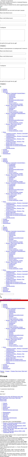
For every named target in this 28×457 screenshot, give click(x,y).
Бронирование (6, 153)
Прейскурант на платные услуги (14, 144)
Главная (5, 89)
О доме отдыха (13, 106)
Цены (4, 132)
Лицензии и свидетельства (10, 417)
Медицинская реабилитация (16, 100)
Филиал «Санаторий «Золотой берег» (15, 93)
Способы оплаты (10, 148)
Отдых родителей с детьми (16, 104)
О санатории (12, 94)
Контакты (5, 152)
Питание (11, 101)
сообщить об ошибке (5, 300)
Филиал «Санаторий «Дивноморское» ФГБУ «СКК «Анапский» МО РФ (14, 426)
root (3, 398)
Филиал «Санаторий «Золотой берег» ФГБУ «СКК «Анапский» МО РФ (14, 423)
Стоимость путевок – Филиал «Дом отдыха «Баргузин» (15, 142)
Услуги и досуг (13, 102)
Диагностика (12, 97)
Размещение (12, 96)
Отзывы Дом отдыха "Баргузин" (12, 398)
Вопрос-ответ (6, 407)
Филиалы (5, 92)
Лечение (11, 98)
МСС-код (5, 415)
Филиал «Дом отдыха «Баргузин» (14, 105)
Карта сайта (6, 419)
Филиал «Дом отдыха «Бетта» (13, 124)
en (13, 298)
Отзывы (5, 149)
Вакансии (5, 416)
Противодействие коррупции (10, 409)
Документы (6, 150)
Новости (5, 90)
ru (3, 298)
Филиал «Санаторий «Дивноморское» (15, 113)
